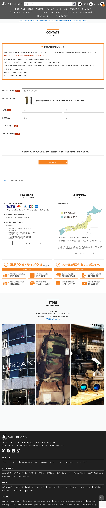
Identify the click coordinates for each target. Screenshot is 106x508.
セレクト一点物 (62, 9)
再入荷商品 (39, 9)
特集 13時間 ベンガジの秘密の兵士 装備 (37, 501)
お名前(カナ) (6, 118)
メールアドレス (7, 125)
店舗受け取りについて (53, 319)
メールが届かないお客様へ (35, 473)
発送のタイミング (79, 473)
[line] (13, 450)
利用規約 (44, 462)
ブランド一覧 (51, 487)
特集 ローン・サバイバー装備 (69, 505)
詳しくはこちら (27, 243)
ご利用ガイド (18, 473)
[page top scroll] (101, 498)
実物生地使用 (74, 9)
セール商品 (6, 491)
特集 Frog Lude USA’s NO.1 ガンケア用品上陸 (17, 505)
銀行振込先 (50, 473)
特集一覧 (5, 501)
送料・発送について (63, 473)
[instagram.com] (18, 450)
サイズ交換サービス (25, 476)
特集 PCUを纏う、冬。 (90, 505)
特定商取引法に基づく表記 (29, 462)
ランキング (50, 9)
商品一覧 (74, 487)
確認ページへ (53, 162)
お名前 (4, 110)
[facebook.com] (8, 450)
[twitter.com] (3, 450)
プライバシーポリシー (9, 462)
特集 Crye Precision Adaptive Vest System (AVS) (68, 501)
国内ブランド (86, 9)
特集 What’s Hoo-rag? (94, 501)
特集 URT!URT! (16, 501)
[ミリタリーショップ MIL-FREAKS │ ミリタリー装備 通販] (12, 4)
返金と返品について (8, 476)
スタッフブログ (81, 462)
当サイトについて (55, 462)
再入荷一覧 (29, 487)
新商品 (30, 9)
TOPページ (6, 180)
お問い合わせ (68, 462)
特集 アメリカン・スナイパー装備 (46, 505)
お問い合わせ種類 (8, 90)
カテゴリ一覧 (63, 487)
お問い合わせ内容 (8, 133)
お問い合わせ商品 (8, 98)
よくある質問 (6, 473)
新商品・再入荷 (20, 9)
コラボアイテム (18, 491)
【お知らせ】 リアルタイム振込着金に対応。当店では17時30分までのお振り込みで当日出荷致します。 (53, 21)
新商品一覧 (19, 487)
